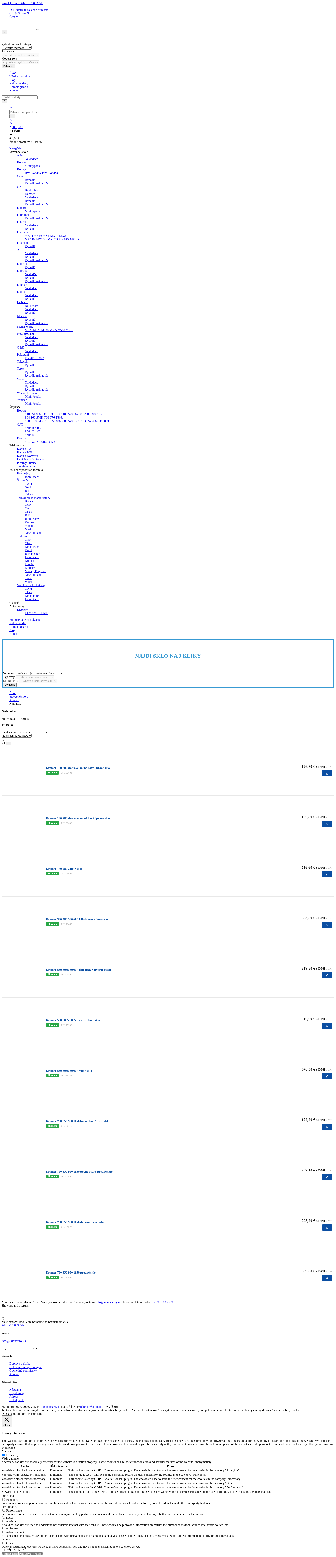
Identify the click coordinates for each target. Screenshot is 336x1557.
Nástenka (15, 1389)
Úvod (12, 73)
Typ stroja (8, 51)
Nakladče (31, 274)
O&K (20, 347)
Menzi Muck (25, 326)
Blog (12, 80)
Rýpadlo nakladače (36, 183)
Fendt (28, 550)
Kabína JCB (24, 452)
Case (20, 176)
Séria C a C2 (33, 431)
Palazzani (23, 354)
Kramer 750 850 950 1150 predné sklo (71, 1272)
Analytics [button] (7, 1517)
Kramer (21, 284)
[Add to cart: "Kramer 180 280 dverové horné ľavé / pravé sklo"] (327, 773)
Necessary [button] (8, 1451)
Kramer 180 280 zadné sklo (64, 868)
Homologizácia (18, 87)
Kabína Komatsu (27, 456)
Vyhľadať (8, 66)
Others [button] (6, 1539)
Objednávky (16, 1393)
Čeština (13, 17)
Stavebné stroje (18, 696)
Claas (28, 511)
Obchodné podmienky (23, 1370)
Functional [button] (8, 1495)
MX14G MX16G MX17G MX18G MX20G (52, 239)
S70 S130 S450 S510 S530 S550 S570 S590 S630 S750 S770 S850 (67, 421)
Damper (30, 193)
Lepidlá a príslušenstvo (31, 459)
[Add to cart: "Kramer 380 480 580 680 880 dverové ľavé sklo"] (327, 925)
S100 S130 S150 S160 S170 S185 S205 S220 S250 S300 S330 (64, 414)
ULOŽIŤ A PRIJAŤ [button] (14, 1550)
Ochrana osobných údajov (25, 1367)
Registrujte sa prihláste (30, 9)
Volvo (20, 379)
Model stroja (9, 58)
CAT (20, 186)
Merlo (28, 529)
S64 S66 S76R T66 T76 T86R (44, 417)
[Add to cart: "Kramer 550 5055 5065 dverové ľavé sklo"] (327, 1026)
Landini (29, 564)
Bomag (21, 169)
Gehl (28, 487)
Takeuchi (22, 361)
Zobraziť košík (10, 1553)
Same (28, 578)
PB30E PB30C (34, 358)
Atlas (20, 155)
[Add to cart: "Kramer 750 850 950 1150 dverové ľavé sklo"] (327, 1227)
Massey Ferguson (35, 571)
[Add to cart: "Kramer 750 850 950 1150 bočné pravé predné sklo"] (327, 1177)
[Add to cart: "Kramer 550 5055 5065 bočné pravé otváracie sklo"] (327, 975)
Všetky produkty (19, 76)
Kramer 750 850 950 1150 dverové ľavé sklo (75, 1222)
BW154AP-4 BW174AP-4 (41, 173)
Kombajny (23, 473)
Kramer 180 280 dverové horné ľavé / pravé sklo (78, 767)
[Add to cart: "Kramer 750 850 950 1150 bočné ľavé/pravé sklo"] (327, 1127)
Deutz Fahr (32, 595)
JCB (20, 249)
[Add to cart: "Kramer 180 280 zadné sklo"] (327, 874)
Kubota (21, 291)
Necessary (12, 1455)
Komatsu (22, 270)
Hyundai (22, 242)
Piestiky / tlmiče (27, 463)
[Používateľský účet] (10, 123)
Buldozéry (31, 190)
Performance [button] (9, 1506)
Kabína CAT (25, 449)
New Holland (25, 333)
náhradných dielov (91, 1406)
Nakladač (31, 288)
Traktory (22, 536)
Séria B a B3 (33, 428)
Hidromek (23, 214)
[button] (20, 13)
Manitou (30, 525)
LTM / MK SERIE (36, 613)
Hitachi (21, 221)
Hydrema (23, 232)
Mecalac (22, 316)
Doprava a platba (19, 1363)
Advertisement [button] (10, 1528)
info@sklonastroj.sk (108, 1302)
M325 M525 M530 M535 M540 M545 (49, 330)
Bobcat (21, 162)
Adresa (13, 1396)
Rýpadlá (30, 179)
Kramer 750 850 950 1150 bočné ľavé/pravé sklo (77, 1121)
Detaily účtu (16, 1400)
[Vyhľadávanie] (4, 101)
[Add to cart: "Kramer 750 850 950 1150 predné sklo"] (327, 1278)
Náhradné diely (18, 83)
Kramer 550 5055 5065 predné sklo (69, 1070)
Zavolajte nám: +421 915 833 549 (22, 3)
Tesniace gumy (26, 466)
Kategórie (15, 148)
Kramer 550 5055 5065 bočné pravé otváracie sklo (79, 969)
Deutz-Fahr (32, 546)
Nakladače (31, 159)
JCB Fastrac (32, 553)
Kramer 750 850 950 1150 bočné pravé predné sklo (79, 1171)
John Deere (32, 476)
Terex (20, 368)
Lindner (30, 567)
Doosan (22, 207)
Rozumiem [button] (35, 1413)
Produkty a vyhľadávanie (24, 619)
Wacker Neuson (27, 393)
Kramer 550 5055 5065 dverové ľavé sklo (73, 1020)
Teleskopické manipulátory (33, 497)
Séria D (29, 435)
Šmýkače (22, 480)
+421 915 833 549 (161, 1302)
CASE (29, 483)
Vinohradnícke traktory (31, 585)
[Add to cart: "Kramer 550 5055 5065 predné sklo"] (327, 1076)
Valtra (28, 581)
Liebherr (22, 302)
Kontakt (14, 90)
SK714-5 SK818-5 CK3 (40, 442)
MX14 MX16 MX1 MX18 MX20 (46, 235)
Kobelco (22, 263)
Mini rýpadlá (33, 166)
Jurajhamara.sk (50, 1406)
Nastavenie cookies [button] (14, 1413)
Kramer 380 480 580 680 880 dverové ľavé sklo (77, 919)
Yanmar (22, 400)
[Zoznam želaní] (10, 120)
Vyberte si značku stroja (16, 44)
